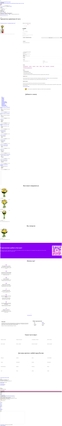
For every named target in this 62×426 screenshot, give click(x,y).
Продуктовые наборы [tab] (4, 102)
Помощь (17, 3)
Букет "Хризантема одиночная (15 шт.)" (5, 205)
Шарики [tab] (3, 98)
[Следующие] (1, 181)
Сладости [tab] (3, 99)
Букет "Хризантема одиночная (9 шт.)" (5, 194)
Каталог (1, 7)
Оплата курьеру (52, 66)
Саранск (2, 362)
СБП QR (41, 66)
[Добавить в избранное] (61, 37)
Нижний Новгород (3, 366)
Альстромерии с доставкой (35, 339)
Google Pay (34, 66)
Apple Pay (30, 66)
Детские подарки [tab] (4, 105)
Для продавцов (2, 2)
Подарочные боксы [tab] (4, 101)
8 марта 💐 (43, 323)
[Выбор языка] (1, 4)
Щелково (17, 366)
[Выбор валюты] (4, 13)
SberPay (37, 66)
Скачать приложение (2, 425)
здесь (46, 79)
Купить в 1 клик (50, 37)
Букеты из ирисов (49, 339)
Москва (48, 366)
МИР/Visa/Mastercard (25, 66)
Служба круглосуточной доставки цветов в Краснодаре (7, 395)
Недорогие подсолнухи (19, 339)
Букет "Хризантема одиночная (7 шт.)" (5, 216)
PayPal (43, 66)
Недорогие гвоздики (3, 339)
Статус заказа (22, 3)
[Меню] (5, 12)
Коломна (33, 362)
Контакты (15, 3)
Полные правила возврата (26, 86)
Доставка (25, 31)
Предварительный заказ (28, 37)
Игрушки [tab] (3, 100)
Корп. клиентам (11, 3)
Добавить (6, 138)
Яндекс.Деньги (47, 66)
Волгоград (33, 366)
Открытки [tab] (3, 97)
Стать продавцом (2, 3)
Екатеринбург (49, 362)
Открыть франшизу (7, 3)
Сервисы (19, 3)
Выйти (11, 6)
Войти (8, 6)
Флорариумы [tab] (3, 103)
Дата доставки (24, 52)
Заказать (24, 37)
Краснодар (2, 13)
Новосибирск (18, 362)
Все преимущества (29, 315)
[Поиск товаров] (1, 12)
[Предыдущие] (0, 181)
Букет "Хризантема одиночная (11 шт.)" (5, 234)
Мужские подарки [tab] (4, 104)
